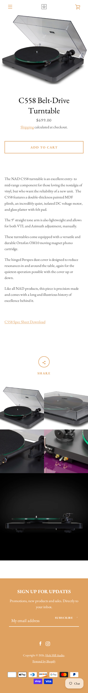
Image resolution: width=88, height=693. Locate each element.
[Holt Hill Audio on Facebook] (40, 643)
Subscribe (64, 618)
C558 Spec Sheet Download (25, 321)
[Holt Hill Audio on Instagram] (48, 643)
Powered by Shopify (44, 661)
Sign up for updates (44, 591)
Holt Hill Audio (54, 655)
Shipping (27, 126)
